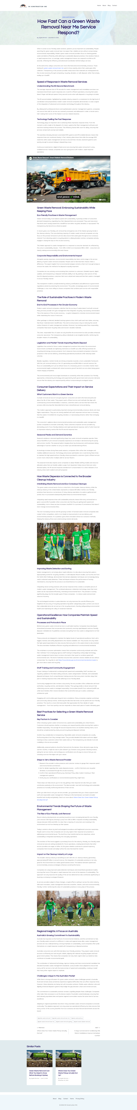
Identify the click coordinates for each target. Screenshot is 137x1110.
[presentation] (39, 1058)
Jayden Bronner (43, 37)
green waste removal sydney (64, 1021)
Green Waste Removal (68, 17)
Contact (114, 5)
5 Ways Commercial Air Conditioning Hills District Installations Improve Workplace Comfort (87, 1031)
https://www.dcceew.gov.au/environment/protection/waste (77, 660)
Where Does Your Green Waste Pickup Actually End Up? (52, 1030)
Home (99, 5)
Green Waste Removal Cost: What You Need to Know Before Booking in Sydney (39, 1073)
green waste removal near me (53, 68)
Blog (109, 5)
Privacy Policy (80, 1098)
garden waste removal (44, 1018)
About (104, 5)
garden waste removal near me (60, 1018)
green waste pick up (77, 1018)
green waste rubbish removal (82, 1021)
